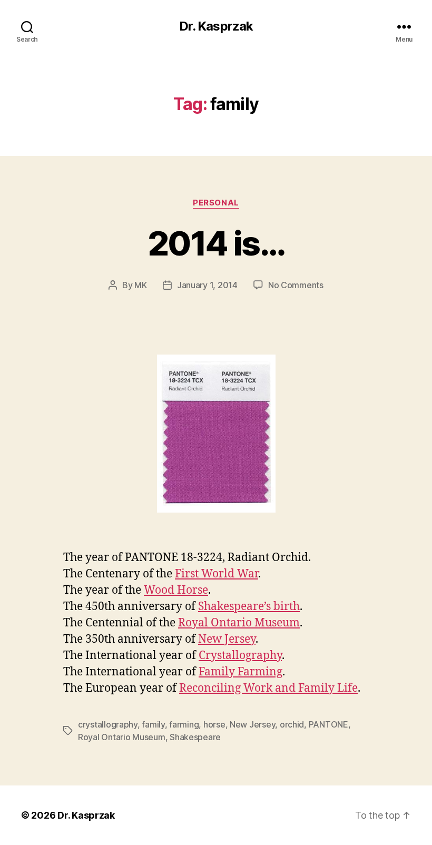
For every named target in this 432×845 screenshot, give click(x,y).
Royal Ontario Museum (239, 623)
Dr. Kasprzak (215, 26)
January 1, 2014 (207, 285)
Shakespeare (195, 737)
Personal (216, 203)
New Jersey (227, 639)
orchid (292, 724)
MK (140, 285)
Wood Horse (176, 590)
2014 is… (216, 243)
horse (214, 724)
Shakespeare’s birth (249, 607)
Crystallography (240, 656)
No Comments (295, 285)
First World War (216, 574)
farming (184, 724)
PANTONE (328, 724)
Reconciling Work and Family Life (268, 688)
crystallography (108, 724)
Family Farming (240, 672)
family (153, 724)
